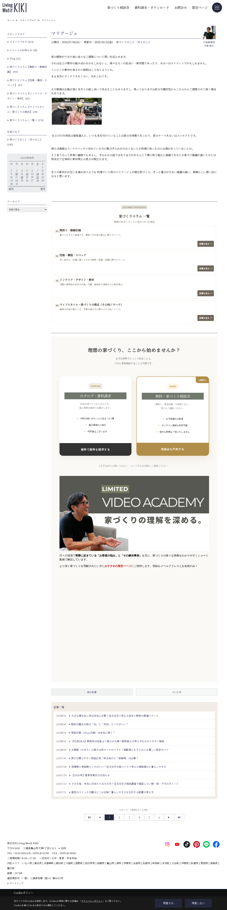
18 (22, 177)
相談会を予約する (172, 449)
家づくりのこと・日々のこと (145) (24, 142)
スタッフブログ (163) (22, 41)
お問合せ (180, 7)
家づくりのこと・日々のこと (133, 42)
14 (37, 173)
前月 (11, 189)
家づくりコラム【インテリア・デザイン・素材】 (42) (27, 96)
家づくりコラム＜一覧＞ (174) (26, 120)
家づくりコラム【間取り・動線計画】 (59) (27, 69)
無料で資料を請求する (95, 449)
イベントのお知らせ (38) (23, 50)
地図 (63, 848)
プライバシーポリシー (92, 901)
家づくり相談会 (118, 7)
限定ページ (200, 7)
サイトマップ (16, 883)
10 (16, 173)
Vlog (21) (15, 58)
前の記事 (92, 692)
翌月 (42, 189)
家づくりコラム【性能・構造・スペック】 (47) (27, 82)
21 (37, 177)
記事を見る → (205, 243)
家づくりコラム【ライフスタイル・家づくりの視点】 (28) (25, 109)
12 (27, 173)
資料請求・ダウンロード (151, 7)
